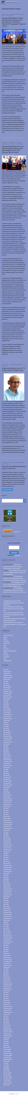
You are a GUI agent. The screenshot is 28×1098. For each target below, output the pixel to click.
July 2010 (5, 1016)
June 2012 (6, 971)
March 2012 (6, 977)
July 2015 (5, 898)
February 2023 (7, 732)
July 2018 (5, 832)
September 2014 (7, 918)
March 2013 (6, 953)
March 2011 (6, 1000)
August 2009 (6, 1037)
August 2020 (6, 787)
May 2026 (6, 669)
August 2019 (6, 806)
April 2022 (6, 752)
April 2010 (6, 1022)
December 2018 (7, 822)
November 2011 (7, 984)
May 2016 (6, 879)
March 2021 (6, 775)
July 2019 (5, 808)
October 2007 (7, 1080)
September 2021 (7, 765)
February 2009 (7, 1049)
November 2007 (7, 1078)
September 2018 (7, 828)
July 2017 (5, 853)
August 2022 (6, 744)
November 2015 (7, 890)
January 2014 (6, 934)
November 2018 (7, 824)
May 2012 (6, 973)
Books (5, 639)
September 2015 (7, 894)
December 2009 (7, 1029)
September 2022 (7, 742)
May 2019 (6, 812)
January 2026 (6, 673)
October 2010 (7, 1010)
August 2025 (6, 679)
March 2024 (6, 708)
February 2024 (7, 710)
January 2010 (6, 1028)
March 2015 (6, 906)
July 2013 (5, 945)
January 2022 (6, 757)
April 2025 (6, 683)
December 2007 (7, 1076)
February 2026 (7, 671)
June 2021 (6, 771)
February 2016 (7, 885)
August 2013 (6, 943)
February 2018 (7, 840)
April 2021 (6, 773)
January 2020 (6, 797)
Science (5, 653)
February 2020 (7, 795)
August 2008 (6, 1061)
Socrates (17, 1093)
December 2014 (7, 912)
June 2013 (6, 947)
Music (5, 645)
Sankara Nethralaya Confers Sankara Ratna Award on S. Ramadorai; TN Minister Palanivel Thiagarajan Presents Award (13, 22)
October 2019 (7, 802)
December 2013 (7, 936)
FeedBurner (17, 555)
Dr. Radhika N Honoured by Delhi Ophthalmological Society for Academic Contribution (13, 602)
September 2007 (7, 1082)
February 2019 (7, 818)
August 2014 (6, 920)
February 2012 (7, 979)
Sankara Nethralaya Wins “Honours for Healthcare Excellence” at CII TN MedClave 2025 (14, 624)
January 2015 (6, 910)
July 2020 (5, 789)
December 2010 (7, 1006)
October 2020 (7, 783)
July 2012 (5, 969)
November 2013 (7, 938)
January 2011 (6, 1004)
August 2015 (6, 896)
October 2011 (7, 986)
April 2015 (6, 904)
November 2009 (7, 1031)
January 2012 (6, 981)
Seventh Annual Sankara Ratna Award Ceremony (14, 467)
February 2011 (7, 1002)
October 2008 (7, 1057)
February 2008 (7, 1073)
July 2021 (5, 769)
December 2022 (7, 736)
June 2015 (6, 900)
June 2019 (6, 810)
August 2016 (6, 873)
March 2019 (6, 816)
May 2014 (6, 926)
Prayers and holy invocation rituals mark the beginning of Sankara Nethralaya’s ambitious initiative (14, 572)
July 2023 (5, 722)
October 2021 (7, 763)
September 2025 (7, 677)
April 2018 (6, 836)
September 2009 (7, 1035)
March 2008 (6, 1071)
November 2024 (7, 693)
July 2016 (5, 875)
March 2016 (6, 883)
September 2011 (7, 988)
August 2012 (6, 967)
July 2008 (5, 1063)
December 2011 (7, 983)
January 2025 (6, 689)
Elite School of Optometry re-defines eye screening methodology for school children (12, 566)
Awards (12, 14)
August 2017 (6, 851)
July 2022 (5, 746)
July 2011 (5, 992)
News (4, 647)
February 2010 (7, 1026)
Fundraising (6, 643)
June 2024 (6, 703)
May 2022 (6, 750)
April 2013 (6, 951)
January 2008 (6, 1075)
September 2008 (7, 1059)
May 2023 (6, 726)
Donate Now (16, 531)
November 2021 (7, 761)
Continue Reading (7, 489)
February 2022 (7, 755)
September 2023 (7, 718)
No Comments (9, 15)
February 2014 (7, 932)
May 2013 (6, 949)
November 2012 (7, 961)
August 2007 (6, 1084)
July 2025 (5, 681)
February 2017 (7, 863)
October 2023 (7, 716)
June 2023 (6, 724)
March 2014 (6, 930)
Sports (5, 658)
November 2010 (7, 1008)
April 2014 (6, 928)
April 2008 (6, 1069)
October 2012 (7, 963)
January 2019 (6, 820)
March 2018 (6, 838)
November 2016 (7, 867)
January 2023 (6, 734)
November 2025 (7, 675)
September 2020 (7, 785)
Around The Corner (8, 635)
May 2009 (6, 1043)
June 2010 (6, 1018)
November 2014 (7, 914)
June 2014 (6, 924)
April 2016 (6, 881)
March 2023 (6, 730)
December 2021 (7, 759)
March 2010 (6, 1024)
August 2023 (6, 720)
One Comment (5, 464)
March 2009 (6, 1047)
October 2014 (7, 916)
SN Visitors (6, 656)
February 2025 (7, 687)
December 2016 (7, 865)
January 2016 (6, 887)
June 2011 (6, 994)
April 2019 (6, 814)
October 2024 (7, 695)
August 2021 (6, 767)
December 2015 (7, 889)
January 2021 (6, 779)
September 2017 (7, 849)
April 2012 (6, 975)
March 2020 (6, 793)
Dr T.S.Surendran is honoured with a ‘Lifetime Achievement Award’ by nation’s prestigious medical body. (14, 578)
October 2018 (7, 826)
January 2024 (6, 712)
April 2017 (6, 859)
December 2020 (7, 781)
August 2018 (6, 830)
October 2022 (7, 740)
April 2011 (6, 998)
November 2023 (7, 714)
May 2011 (6, 996)
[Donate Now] (9, 521)
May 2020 (6, 791)
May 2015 (6, 902)
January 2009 (6, 1051)
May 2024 (6, 704)
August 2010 (6, 1014)
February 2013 (7, 955)
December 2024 (7, 691)
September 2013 (7, 941)
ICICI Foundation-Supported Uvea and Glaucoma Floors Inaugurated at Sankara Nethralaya (13, 614)
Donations (6, 641)
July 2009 (5, 1039)
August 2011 (6, 990)
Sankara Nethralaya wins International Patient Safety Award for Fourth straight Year (13, 608)
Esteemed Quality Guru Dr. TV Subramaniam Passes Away (13, 369)
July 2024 (5, 701)
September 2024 (7, 697)
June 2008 (6, 1065)
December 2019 (7, 798)
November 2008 (7, 1055)
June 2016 (6, 877)
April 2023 (6, 728)
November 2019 (7, 800)
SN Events (12, 144)
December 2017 (7, 844)
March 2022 (6, 753)
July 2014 (5, 922)
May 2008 (6, 1067)
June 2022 (6, 748)
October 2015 (7, 892)
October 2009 (7, 1033)
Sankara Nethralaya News (16, 364)
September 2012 (7, 965)
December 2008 (7, 1053)
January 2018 (6, 842)
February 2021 (7, 777)
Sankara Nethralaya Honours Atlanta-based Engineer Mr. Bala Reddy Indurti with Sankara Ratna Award (13, 149)
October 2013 (7, 939)
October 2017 (7, 847)
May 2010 (6, 1020)
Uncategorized (7, 660)
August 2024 (6, 699)
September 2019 (7, 804)
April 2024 (6, 706)
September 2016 (7, 871)
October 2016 (7, 869)
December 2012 (7, 959)
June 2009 (6, 1041)
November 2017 (7, 845)
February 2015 (7, 908)
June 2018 (6, 834)
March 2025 (6, 685)
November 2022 (7, 738)
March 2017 (6, 861)
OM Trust (15, 142)
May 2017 (6, 857)
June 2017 (6, 855)
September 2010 (7, 1012)
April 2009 (6, 1045)
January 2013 (6, 957)
